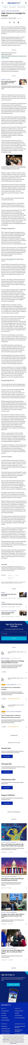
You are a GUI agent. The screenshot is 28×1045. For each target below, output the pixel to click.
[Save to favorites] (14, 22)
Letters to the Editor (19, 1010)
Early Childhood (5, 658)
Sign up (14, 638)
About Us (3, 1008)
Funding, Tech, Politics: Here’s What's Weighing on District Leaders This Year (12, 915)
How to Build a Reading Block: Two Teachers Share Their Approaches (8, 83)
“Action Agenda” (10, 259)
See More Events (14, 735)
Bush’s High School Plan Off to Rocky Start (8, 595)
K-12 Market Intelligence (20, 1033)
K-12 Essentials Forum (15, 658)
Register (3, 671)
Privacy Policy (6, 1039)
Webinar (19, 684)
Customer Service (18, 1015)
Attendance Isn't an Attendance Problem (10, 688)
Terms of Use (19, 1042)
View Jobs (7, 756)
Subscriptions (4, 1026)
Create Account (13, 984)
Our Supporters (4, 1017)
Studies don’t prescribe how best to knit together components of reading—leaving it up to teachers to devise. (12, 87)
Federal (3, 592)
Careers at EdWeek (5, 1020)
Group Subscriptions (5, 1030)
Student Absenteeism (11, 684)
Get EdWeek (4, 1023)
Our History (3, 1013)
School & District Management (10, 10)
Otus (17, 726)
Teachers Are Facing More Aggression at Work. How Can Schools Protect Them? (12, 951)
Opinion (19, 842)
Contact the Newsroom (19, 1017)
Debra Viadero (4, 606)
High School (10, 575)
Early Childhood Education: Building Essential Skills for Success (12, 661)
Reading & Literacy (6, 79)
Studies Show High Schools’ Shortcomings (11, 604)
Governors (17, 575)
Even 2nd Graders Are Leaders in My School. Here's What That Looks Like (12, 845)
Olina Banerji (4, 923)
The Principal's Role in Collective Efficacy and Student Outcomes (11, 716)
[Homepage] (14, 2)
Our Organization (5, 1010)
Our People (3, 1015)
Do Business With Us (20, 1023)
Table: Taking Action (6, 54)
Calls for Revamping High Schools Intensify (7, 613)
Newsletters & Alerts (5, 1028)
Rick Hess (3, 887)
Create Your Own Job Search (13, 811)
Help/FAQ (17, 1013)
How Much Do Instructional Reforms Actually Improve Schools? (12, 879)
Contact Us (17, 1008)
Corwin (17, 698)
